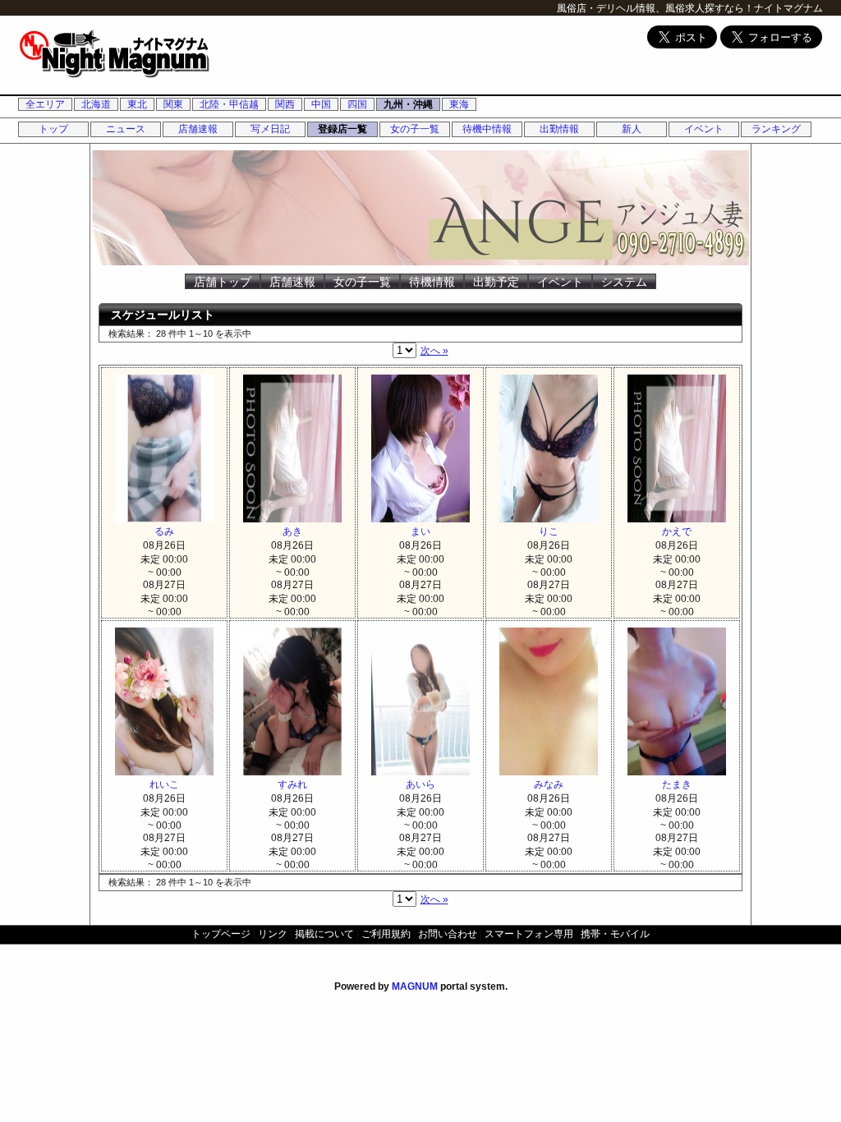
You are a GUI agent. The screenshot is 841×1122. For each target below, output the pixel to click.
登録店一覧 (342, 129)
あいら (420, 784)
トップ (53, 129)
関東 (173, 104)
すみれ (292, 784)
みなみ (548, 784)
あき (292, 531)
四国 (357, 104)
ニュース (125, 129)
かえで (677, 531)
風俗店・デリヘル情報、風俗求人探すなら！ (655, 8)
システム (624, 281)
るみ (164, 531)
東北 (137, 104)
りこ (548, 531)
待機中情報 (487, 129)
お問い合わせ (447, 934)
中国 (321, 104)
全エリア (45, 104)
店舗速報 (198, 129)
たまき (677, 784)
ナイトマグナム (788, 8)
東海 (459, 104)
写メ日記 (270, 129)
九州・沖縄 (408, 104)
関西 (285, 104)
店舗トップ (222, 281)
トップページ (220, 934)
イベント (704, 129)
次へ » (434, 350)
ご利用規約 (386, 934)
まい (420, 531)
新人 (631, 129)
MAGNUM (415, 986)
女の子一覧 (414, 129)
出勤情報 (559, 129)
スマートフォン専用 (529, 934)
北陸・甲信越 (229, 104)
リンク (272, 934)
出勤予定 (496, 281)
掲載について (324, 934)
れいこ (164, 784)
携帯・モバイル (615, 934)
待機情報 (432, 281)
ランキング (776, 129)
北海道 (96, 104)
